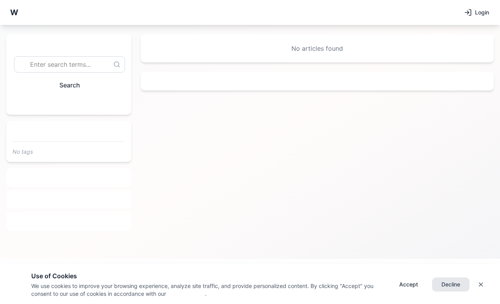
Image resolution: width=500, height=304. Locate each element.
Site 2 (69, 199)
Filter (65, 103)
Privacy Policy (186, 293)
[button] (14, 12)
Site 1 (69, 177)
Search (69, 85)
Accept (408, 284)
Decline (450, 284)
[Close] (481, 284)
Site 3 (69, 221)
